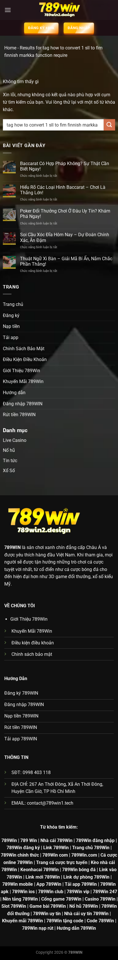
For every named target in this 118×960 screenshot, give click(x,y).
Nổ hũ (9, 450)
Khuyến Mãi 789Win (23, 381)
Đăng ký (11, 315)
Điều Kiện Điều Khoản (25, 359)
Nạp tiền (11, 326)
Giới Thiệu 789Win (21, 370)
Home (10, 48)
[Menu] (7, 10)
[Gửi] (109, 124)
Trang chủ (13, 304)
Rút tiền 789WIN (19, 414)
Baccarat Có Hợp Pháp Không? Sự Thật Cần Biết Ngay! (64, 166)
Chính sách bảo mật (31, 654)
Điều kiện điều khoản (32, 643)
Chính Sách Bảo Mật (23, 348)
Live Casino (14, 440)
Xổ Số (9, 470)
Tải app (10, 337)
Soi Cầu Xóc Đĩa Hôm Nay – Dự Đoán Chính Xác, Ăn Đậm (64, 237)
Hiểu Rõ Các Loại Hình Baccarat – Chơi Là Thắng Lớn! (62, 190)
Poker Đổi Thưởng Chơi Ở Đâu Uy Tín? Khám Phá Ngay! (65, 213)
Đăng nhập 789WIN (22, 403)
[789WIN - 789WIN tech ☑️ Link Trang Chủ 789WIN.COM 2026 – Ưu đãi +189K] (59, 10)
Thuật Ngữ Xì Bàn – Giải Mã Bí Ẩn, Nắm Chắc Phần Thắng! (66, 261)
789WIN (12, 547)
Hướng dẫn (14, 392)
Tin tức (10, 460)
